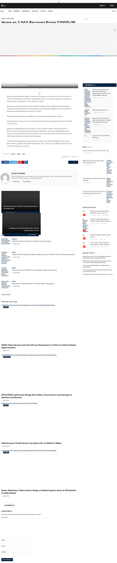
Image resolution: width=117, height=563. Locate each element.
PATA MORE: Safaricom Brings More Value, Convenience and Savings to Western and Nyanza (36, 396)
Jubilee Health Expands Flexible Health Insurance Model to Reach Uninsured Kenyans (43, 254)
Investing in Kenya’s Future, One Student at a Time (98, 274)
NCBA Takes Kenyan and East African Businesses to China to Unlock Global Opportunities (38, 346)
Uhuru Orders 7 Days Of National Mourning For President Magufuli (99, 243)
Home (10, 11)
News (12, 18)
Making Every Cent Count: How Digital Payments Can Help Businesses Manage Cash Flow (97, 257)
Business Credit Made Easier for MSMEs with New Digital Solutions (100, 220)
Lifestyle (35, 11)
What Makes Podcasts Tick (100, 110)
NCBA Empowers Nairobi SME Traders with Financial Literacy (93, 162)
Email (3, 546)
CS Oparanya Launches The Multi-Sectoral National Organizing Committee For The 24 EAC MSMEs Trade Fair (101, 92)
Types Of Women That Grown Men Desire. (101, 136)
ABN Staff (17, 243)
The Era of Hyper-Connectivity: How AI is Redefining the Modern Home (94, 192)
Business (17, 11)
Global (50, 11)
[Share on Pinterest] (22, 162)
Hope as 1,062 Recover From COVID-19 (94, 150)
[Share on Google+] (19, 162)
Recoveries (75, 156)
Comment (4, 517)
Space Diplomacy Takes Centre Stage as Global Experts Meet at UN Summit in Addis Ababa (38, 491)
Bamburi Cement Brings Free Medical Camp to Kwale (31, 241)
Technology (25, 11)
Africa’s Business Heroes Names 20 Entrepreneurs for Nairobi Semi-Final (97, 270)
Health (3, 18)
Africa (6, 307)
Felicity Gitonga (18, 173)
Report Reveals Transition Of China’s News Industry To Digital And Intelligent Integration (101, 120)
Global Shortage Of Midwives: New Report (100, 236)
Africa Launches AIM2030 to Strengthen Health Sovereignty (34, 270)
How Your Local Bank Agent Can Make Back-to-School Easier (96, 266)
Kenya (8, 18)
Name (3, 540)
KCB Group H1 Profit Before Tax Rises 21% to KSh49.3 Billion (31, 443)
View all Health (5, 294)
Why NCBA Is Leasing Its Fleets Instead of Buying (94, 179)
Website (3, 552)
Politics (43, 11)
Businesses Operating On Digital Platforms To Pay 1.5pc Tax (99, 212)
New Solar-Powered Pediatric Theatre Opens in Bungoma (33, 284)
